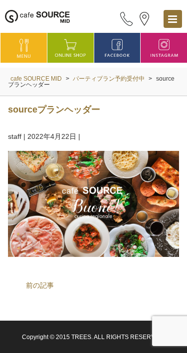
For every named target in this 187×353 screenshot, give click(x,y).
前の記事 (40, 285)
